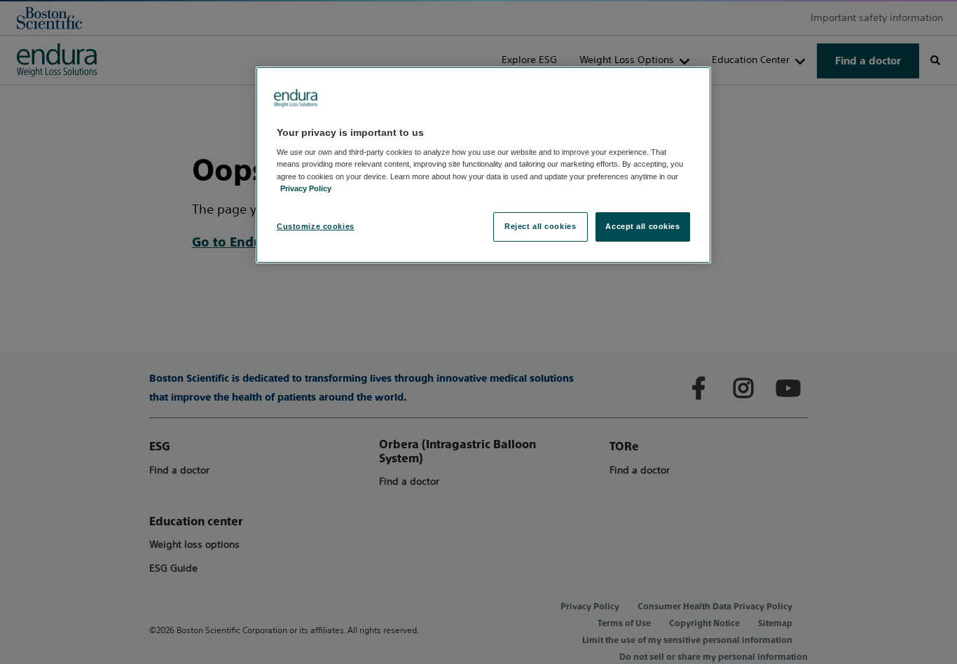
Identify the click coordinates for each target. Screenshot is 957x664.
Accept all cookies (642, 226)
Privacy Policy (305, 188)
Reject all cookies (540, 226)
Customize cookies (315, 226)
